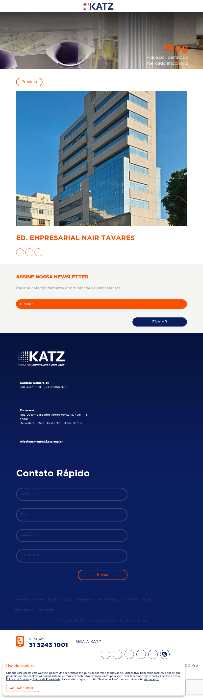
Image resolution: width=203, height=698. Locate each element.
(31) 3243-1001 (30, 387)
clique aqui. (151, 679)
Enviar (159, 322)
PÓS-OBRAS (24, 610)
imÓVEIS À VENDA (29, 599)
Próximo (29, 81)
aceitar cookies (22, 688)
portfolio (108, 599)
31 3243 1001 (48, 645)
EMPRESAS (85, 599)
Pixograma (136, 620)
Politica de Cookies (17, 679)
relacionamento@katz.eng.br (41, 441)
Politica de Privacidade (46, 679)
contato (46, 610)
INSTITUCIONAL (60, 599)
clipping (129, 599)
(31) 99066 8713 (55, 387)
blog (146, 599)
